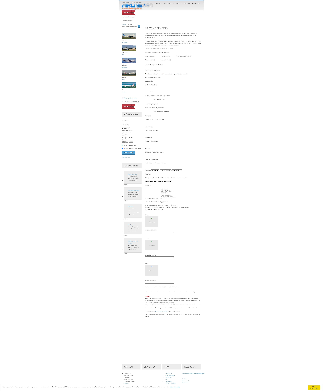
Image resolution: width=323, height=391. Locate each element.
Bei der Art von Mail (132, 174)
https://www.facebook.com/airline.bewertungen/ (193, 373)
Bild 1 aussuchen (152, 222)
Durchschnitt (168, 377)
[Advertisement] (173, 341)
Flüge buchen (168, 381)
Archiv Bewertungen (170, 375)
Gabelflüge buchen (126, 157)
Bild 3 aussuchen (152, 270)
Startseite (159, 3)
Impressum (126, 383)
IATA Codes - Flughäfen (170, 383)
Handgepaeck (131, 225)
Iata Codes (178, 3)
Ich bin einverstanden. (314, 387)
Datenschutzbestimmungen (161, 311)
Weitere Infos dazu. (175, 387)
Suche (166, 379)
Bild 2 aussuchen (152, 245)
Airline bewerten (168, 3)
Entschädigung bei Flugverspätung (129, 98)
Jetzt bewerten (129, 13)
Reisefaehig (130, 206)
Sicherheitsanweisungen (133, 190)
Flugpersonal (196, 3)
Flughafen (187, 3)
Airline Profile (168, 373)
